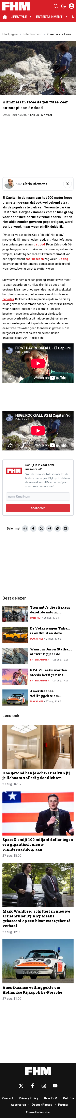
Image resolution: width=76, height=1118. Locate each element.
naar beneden (35, 259)
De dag (63, 259)
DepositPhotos (42, 1104)
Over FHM (50, 1098)
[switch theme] (63, 6)
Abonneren (38, 508)
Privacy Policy (28, 1098)
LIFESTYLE (19, 17)
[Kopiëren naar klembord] (57, 528)
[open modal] (71, 6)
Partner (35, 617)
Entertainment (42, 114)
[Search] (55, 6)
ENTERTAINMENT (49, 17)
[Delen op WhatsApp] (25, 528)
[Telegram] (49, 528)
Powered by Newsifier (38, 1112)
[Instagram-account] (43, 1085)
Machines (36, 638)
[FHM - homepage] (16, 6)
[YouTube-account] (55, 1085)
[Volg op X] (67, 184)
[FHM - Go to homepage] (38, 1071)
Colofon (68, 1098)
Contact (7, 1098)
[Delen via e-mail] (65, 528)
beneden (8, 299)
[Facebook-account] (32, 1085)
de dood (39, 244)
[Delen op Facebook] (33, 528)
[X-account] (21, 1085)
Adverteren (18, 1104)
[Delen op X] (41, 528)
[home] (4, 16)
